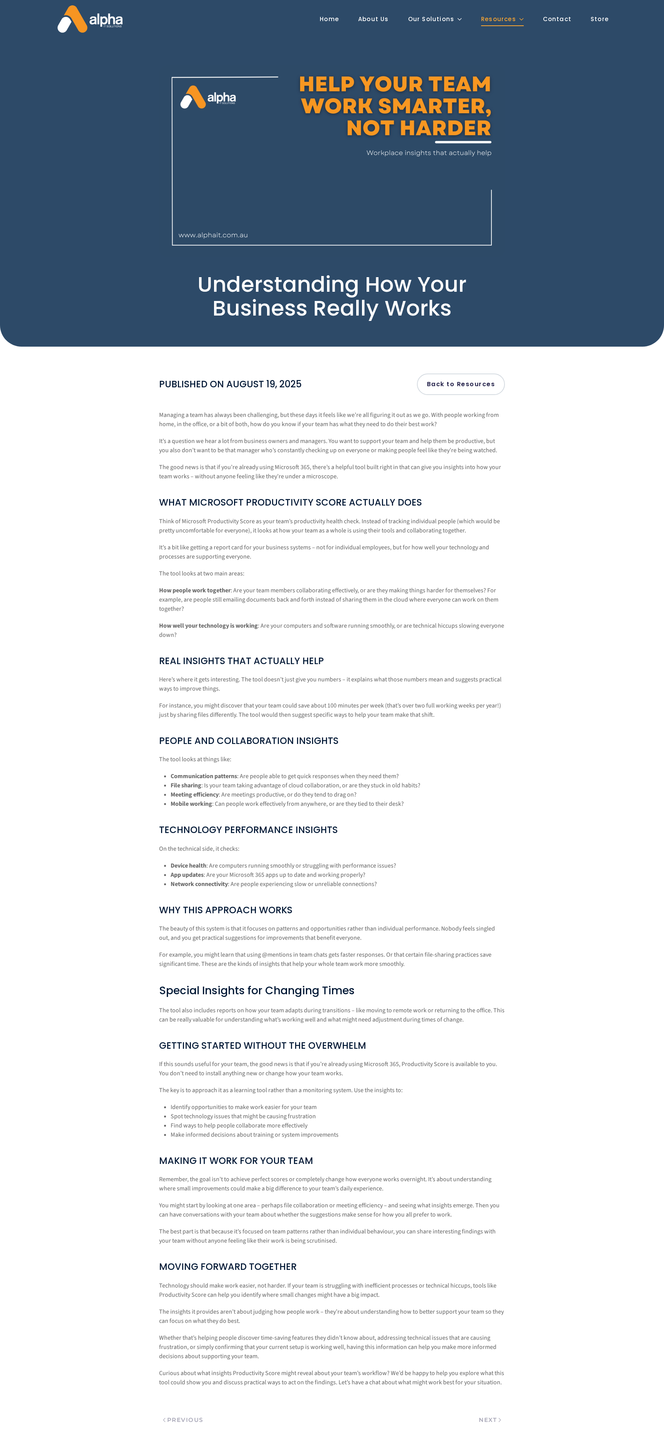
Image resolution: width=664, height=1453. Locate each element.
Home (329, 19)
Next (488, 1419)
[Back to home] (89, 19)
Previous (185, 1419)
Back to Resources (461, 384)
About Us (373, 19)
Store (600, 19)
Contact (557, 19)
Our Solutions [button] (431, 19)
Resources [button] (498, 19)
